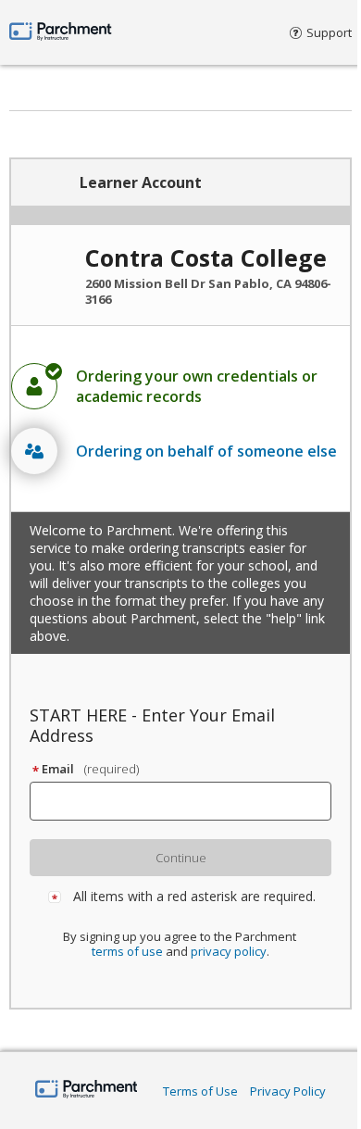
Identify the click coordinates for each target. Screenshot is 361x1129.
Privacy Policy (288, 1091)
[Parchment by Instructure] (86, 1090)
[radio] (180, 386)
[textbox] (188, 801)
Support (329, 32)
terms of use (127, 951)
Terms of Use (200, 1091)
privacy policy (229, 951)
